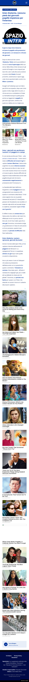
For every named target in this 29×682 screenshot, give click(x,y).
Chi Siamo (9, 655)
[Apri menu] (26, 2)
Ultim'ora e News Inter (9, 9)
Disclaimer (14, 657)
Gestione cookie (24, 680)
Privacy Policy (18, 655)
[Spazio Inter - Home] (14, 3)
